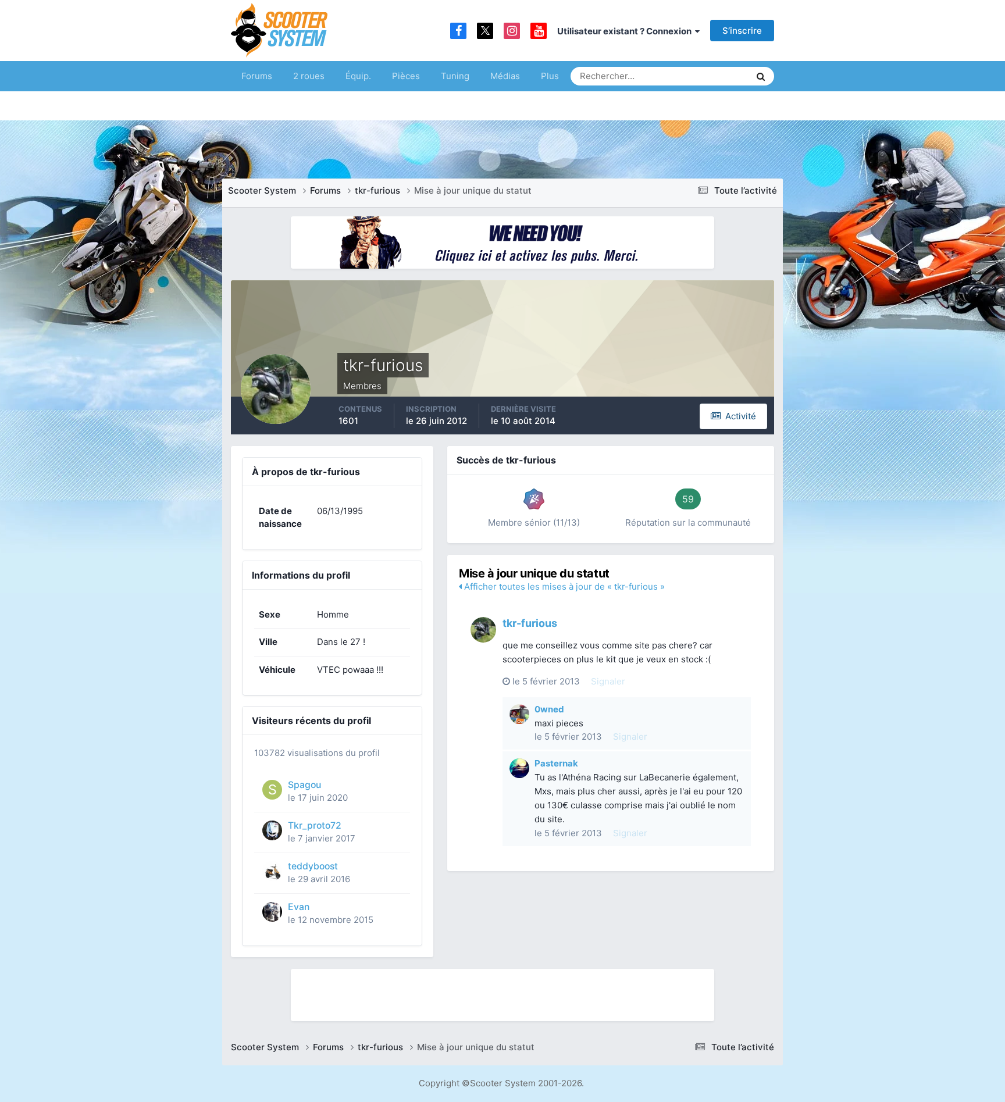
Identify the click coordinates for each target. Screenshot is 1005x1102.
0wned (549, 709)
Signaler (608, 681)
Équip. (358, 75)
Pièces (406, 75)
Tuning (455, 75)
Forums (256, 75)
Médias (505, 75)
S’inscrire (742, 30)
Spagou (304, 784)
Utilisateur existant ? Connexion (626, 31)
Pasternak (556, 763)
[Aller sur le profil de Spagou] (272, 790)
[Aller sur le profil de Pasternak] (519, 768)
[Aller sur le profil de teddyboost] (272, 871)
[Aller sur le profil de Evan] (272, 912)
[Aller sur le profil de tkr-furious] (483, 630)
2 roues (309, 75)
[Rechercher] (760, 76)
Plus (550, 75)
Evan (298, 906)
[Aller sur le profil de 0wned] (519, 714)
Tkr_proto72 (314, 825)
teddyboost (313, 866)
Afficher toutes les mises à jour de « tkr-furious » (563, 586)
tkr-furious (529, 623)
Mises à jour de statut (697, 76)
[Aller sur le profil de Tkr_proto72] (272, 830)
